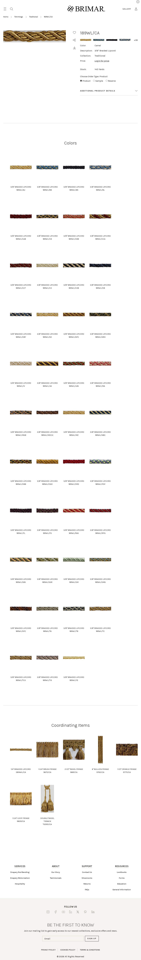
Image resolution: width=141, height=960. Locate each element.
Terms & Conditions (90, 950)
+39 (136, 40)
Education (121, 884)
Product (86, 81)
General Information (121, 889)
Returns (87, 884)
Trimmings (18, 17)
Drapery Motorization (20, 878)
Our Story (55, 872)
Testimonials (55, 878)
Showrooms (87, 878)
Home (5, 17)
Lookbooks (122, 872)
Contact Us (87, 872)
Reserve (112, 81)
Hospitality (20, 884)
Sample (99, 81)
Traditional (33, 17)
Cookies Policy (67, 950)
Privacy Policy (48, 950)
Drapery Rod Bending (19, 872)
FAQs (87, 889)
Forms (122, 878)
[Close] (138, 1)
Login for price (102, 61)
